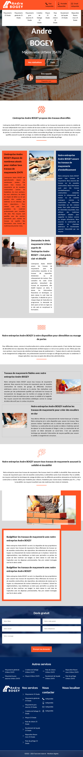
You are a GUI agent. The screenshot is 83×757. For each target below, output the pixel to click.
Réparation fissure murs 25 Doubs (31, 736)
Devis (52, 63)
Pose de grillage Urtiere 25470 (70, 677)
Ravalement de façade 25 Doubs (65, 15)
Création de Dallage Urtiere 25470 (31, 671)
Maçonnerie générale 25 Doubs (19, 15)
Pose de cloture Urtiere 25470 (50, 671)
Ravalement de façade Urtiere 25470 (52, 677)
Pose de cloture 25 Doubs (55, 18)
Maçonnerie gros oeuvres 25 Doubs (31, 706)
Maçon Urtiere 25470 (32, 676)
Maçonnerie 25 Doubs (32, 694)
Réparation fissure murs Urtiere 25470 (71, 671)
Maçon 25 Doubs (47, 15)
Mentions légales (52, 754)
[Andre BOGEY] (13, 7)
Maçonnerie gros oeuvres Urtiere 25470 (12, 677)
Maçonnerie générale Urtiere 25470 (12, 671)
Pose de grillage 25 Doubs (31, 742)
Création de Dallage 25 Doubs (39, 18)
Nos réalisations (35, 63)
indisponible (49, 6)
